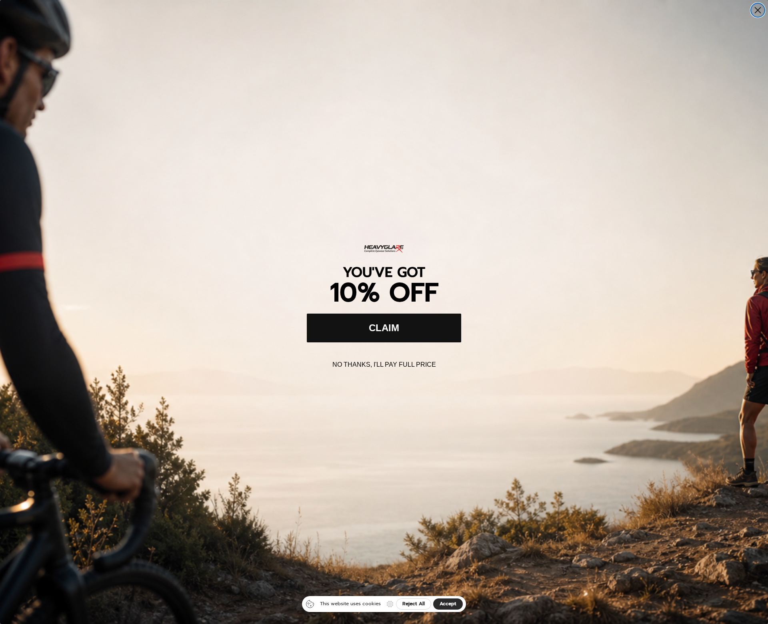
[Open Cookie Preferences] (390, 604)
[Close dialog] (758, 10)
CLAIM (384, 327)
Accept (448, 603)
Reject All (413, 603)
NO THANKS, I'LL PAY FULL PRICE (384, 364)
